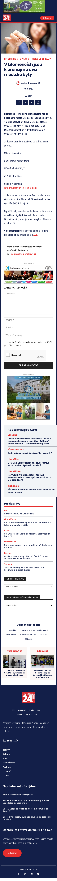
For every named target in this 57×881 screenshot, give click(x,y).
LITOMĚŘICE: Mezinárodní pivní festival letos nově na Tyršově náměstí (29, 464)
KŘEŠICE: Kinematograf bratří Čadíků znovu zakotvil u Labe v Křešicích (26, 557)
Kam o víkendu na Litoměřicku (19, 513)
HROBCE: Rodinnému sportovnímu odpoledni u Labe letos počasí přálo (27, 523)
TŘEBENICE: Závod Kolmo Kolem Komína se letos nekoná (31, 491)
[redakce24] (18, 83)
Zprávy (24, 59)
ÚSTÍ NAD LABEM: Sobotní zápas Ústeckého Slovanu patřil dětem (42, 674)
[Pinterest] (31, 102)
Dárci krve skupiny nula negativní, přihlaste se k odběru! (28, 546)
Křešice (7, 553)
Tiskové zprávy (41, 59)
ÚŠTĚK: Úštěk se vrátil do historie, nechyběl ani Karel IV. (27, 535)
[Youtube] (38, 874)
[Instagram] (25, 874)
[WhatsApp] (38, 102)
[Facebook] (19, 102)
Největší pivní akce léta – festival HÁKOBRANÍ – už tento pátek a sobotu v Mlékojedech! (29, 477)
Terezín (8, 564)
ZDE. (35, 234)
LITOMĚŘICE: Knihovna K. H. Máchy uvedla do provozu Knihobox (14, 673)
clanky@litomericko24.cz (24, 254)
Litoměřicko (14, 471)
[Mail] (31, 874)
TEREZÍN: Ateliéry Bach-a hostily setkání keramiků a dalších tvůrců (24, 568)
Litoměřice (11, 59)
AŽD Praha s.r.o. (16, 450)
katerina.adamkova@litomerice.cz (20, 187)
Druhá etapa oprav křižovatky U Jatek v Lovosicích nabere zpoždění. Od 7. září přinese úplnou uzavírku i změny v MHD (29, 441)
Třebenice (13, 486)
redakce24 (34, 83)
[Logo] (7, 17)
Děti (6, 510)
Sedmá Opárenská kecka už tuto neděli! (30, 453)
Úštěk (7, 530)
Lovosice (12, 435)
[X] (25, 102)
